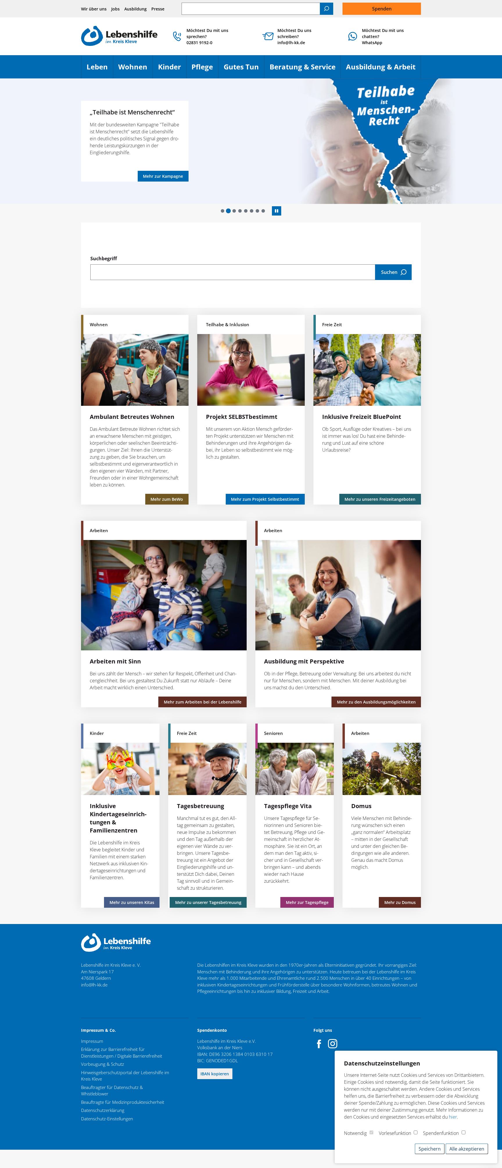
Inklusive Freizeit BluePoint (361, 417)
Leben (100, 69)
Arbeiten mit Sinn (115, 661)
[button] (222, 211)
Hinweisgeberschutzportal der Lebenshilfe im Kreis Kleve (125, 1076)
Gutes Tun (244, 69)
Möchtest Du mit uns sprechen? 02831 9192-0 (207, 36)
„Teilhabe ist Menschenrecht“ (91, 112)
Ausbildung (135, 9)
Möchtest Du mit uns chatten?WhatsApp (383, 36)
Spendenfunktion (441, 1133)
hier (453, 1117)
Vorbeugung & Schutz (102, 1064)
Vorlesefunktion (395, 1133)
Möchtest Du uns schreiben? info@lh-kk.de (294, 36)
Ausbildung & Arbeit (383, 69)
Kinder (172, 69)
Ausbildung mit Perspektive (304, 661)
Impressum (92, 1041)
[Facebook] (319, 1043)
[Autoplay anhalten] (276, 211)
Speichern (430, 1149)
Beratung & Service (305, 69)
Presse (157, 9)
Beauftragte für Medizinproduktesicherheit (122, 1102)
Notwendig (355, 1133)
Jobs (115, 9)
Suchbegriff (103, 258)
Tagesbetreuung (200, 806)
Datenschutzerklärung (102, 1110)
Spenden (382, 9)
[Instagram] (332, 1043)
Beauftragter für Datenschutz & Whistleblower (112, 1090)
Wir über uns (94, 9)
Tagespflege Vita (288, 806)
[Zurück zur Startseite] (119, 36)
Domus (361, 806)
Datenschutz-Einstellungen (107, 1119)
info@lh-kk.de (94, 985)
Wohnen (135, 69)
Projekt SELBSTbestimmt (241, 417)
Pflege (204, 69)
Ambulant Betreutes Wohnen (132, 417)
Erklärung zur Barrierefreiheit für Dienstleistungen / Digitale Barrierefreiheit (121, 1052)
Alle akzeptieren (466, 1149)
